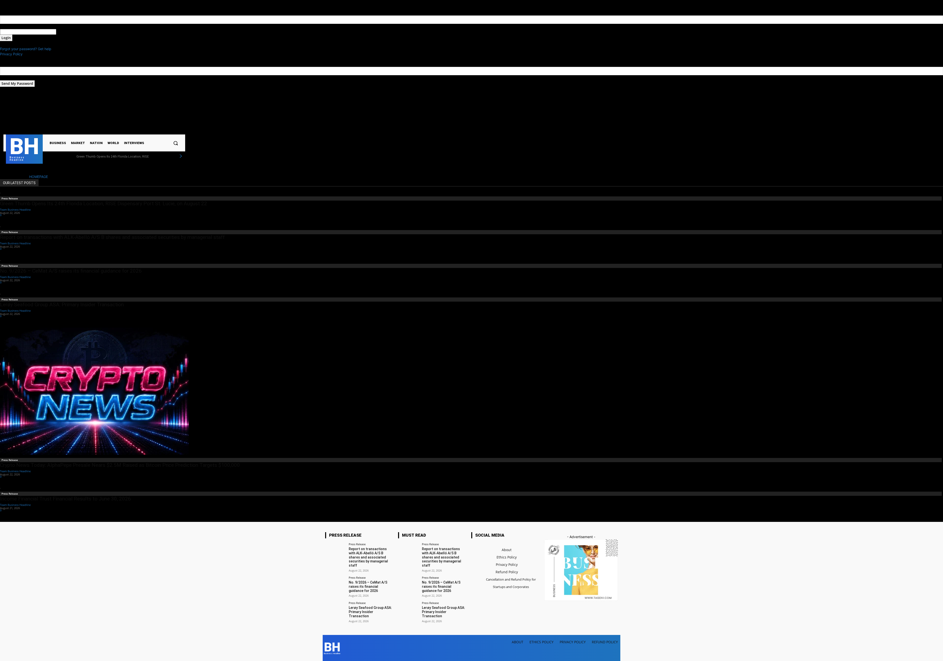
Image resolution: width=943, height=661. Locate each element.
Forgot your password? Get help (25, 49)
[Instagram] (141, 113)
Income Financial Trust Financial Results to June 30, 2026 (65, 499)
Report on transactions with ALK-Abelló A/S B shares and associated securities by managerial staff (112, 237)
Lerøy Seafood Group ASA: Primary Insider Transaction (62, 305)
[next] (181, 156)
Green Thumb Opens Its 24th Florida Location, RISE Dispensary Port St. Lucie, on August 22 (103, 203)
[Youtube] (153, 113)
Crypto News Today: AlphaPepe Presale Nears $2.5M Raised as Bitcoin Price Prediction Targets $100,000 (120, 465)
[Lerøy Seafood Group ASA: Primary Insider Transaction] (335, 612)
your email (8, 78)
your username (12, 26)
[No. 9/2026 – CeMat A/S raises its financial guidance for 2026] (335, 586)
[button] (175, 143)
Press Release (9, 198)
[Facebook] (134, 113)
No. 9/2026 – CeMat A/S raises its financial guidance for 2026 (71, 271)
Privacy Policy (11, 54)
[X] (147, 113)
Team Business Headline (15, 209)
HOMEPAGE (38, 177)
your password (68, 32)
